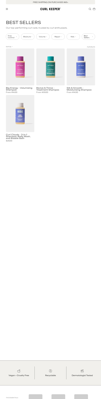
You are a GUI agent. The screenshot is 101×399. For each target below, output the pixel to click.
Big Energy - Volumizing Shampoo (19, 89)
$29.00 (9, 141)
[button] (89, 9)
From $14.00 (11, 92)
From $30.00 (42, 92)
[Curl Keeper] (50, 9)
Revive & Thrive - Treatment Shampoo (47, 89)
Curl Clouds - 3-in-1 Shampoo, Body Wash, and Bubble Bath (18, 136)
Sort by (8, 46)
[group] (50, 2)
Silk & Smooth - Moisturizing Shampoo (79, 89)
